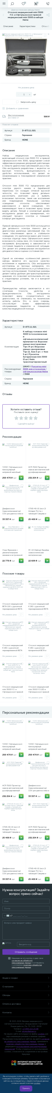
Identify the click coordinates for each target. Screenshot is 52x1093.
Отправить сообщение (26, 952)
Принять (26, 1088)
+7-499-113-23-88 (30, 1029)
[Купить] (21, 478)
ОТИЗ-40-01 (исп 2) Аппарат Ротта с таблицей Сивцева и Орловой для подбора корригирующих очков (38, 513)
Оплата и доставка (11, 1004)
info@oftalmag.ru (29, 1031)
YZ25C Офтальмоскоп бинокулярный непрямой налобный (12, 469)
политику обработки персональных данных (25, 1044)
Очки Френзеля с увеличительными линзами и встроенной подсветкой (12, 554)
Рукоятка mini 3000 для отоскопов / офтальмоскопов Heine (35, 369)
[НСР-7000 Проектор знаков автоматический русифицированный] (38, 453)
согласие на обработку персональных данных (22, 961)
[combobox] (7, 915)
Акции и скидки (10, 978)
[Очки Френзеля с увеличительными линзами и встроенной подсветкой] (12, 536)
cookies (41, 1034)
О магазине (8, 986)
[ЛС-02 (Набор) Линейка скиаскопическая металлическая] (38, 536)
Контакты (7, 1012)
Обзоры (6, 995)
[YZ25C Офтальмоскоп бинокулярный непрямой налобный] (12, 453)
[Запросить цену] (21, 614)
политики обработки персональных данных (27, 966)
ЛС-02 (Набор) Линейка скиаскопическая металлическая (38, 552)
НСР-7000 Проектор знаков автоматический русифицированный (38, 469)
